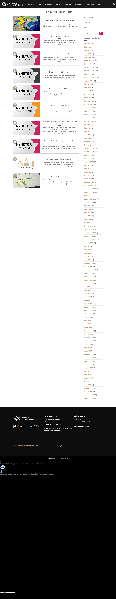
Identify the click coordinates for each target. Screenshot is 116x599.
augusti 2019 (89, 317)
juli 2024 (87, 125)
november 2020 (90, 273)
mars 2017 (88, 385)
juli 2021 (87, 246)
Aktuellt (87, 23)
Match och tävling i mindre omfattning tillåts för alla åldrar (59, 122)
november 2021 (90, 233)
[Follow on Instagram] (58, 446)
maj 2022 (87, 212)
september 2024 (90, 118)
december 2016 (90, 395)
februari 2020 (89, 300)
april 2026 (88, 54)
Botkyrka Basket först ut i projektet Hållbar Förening (59, 142)
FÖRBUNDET (78, 4)
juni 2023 (87, 168)
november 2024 (90, 111)
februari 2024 (89, 141)
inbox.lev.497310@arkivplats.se (85, 422)
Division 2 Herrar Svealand (59, 54)
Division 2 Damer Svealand (59, 36)
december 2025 (90, 67)
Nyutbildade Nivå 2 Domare (59, 72)
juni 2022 (87, 209)
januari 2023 (88, 185)
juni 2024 (87, 128)
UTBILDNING (49, 4)
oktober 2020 (89, 277)
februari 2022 (89, 223)
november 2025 (90, 70)
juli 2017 (87, 371)
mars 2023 (88, 179)
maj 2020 (87, 290)
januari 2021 (88, 266)
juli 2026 (87, 43)
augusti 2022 (89, 202)
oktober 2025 (89, 74)
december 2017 (90, 358)
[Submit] (101, 33)
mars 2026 (88, 57)
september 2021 (90, 239)
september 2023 (90, 158)
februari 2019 (89, 331)
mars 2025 (88, 98)
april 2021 (87, 256)
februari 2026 (89, 60)
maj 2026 (87, 50)
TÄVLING (39, 4)
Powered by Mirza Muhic (60, 458)
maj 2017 (87, 378)
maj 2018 (87, 351)
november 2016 (90, 398)
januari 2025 (88, 104)
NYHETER (31, 4)
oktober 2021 (89, 236)
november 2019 (90, 310)
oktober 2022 (89, 196)
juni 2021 (87, 250)
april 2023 (87, 175)
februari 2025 (89, 101)
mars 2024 (88, 138)
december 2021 (90, 229)
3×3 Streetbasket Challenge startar (59, 159)
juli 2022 (87, 206)
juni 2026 (87, 47)
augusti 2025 (89, 81)
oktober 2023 (89, 155)
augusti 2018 (89, 344)
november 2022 (90, 192)
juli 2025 (87, 84)
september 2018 (90, 341)
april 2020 (88, 293)
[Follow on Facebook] (55, 446)
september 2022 (90, 199)
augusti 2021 (88, 243)
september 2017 (90, 364)
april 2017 (87, 381)
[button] (108, 4)
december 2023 (90, 148)
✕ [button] (0, 461)
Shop (99, 4)
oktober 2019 (89, 314)
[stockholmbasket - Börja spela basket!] (12, 4)
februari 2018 (89, 354)
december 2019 (90, 307)
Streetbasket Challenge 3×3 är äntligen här (59, 20)
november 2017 (90, 361)
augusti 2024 (89, 121)
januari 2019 (88, 334)
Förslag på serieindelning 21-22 (59, 176)
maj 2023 (87, 172)
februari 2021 (89, 263)
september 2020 (90, 280)
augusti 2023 (89, 162)
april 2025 (87, 94)
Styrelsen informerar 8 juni (59, 105)
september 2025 (90, 77)
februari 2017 (89, 388)
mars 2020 (88, 297)
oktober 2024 (89, 114)
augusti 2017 (88, 368)
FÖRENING (68, 4)
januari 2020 (88, 304)
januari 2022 (88, 226)
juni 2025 (87, 87)
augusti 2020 (89, 283)
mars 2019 (88, 327)
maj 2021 (87, 253)
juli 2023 (87, 165)
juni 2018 (87, 347)
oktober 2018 (89, 337)
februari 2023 (89, 182)
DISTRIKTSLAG (90, 4)
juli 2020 (87, 287)
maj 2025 (87, 91)
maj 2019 (87, 320)
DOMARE (58, 4)
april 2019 (87, 324)
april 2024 (88, 135)
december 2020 (90, 270)
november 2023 (90, 152)
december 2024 (90, 108)
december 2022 (90, 189)
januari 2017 (88, 391)
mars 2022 (88, 219)
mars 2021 (88, 260)
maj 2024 (87, 131)
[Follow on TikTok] (61, 446)
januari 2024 (88, 145)
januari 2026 (88, 64)
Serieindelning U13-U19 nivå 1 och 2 (59, 88)
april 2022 (87, 216)
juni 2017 (87, 374)
